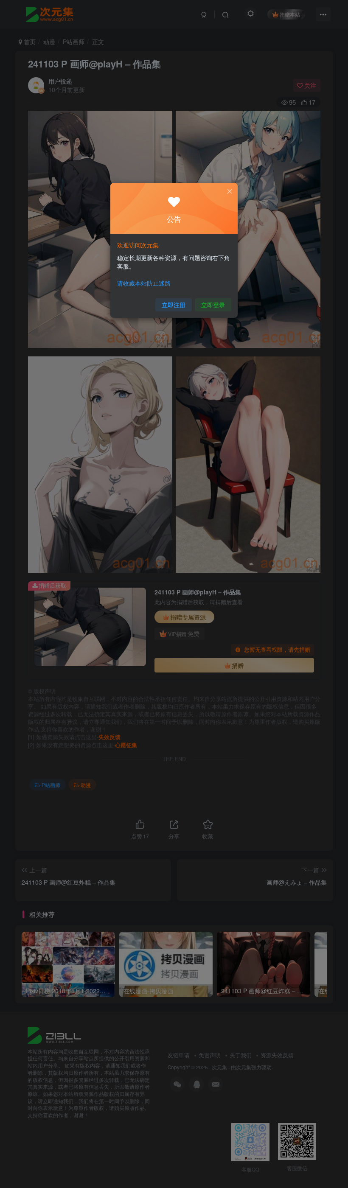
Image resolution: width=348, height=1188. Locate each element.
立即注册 (173, 304)
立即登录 (213, 304)
